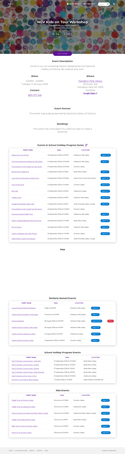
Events (10, 4)
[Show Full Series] (86, 145)
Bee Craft (15, 191)
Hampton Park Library (90, 81)
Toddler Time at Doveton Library (22, 400)
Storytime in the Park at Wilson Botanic (25, 380)
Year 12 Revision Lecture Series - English (25, 365)
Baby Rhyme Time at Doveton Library (25, 426)
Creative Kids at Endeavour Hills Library (25, 314)
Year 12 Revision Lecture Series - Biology (25, 368)
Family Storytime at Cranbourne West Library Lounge (30, 413)
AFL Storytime (17, 227)
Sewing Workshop (18, 321)
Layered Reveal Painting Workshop (24, 308)
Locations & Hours (21, 450)
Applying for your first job (20, 155)
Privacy (32, 450)
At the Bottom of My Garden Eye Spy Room (27, 167)
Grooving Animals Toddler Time (22, 214)
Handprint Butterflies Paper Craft (23, 204)
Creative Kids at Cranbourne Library (23, 334)
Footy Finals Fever (18, 185)
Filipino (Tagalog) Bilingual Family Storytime (26, 221)
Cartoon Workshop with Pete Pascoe (24, 233)
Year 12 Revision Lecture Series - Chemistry (26, 361)
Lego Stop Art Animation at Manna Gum (25, 178)
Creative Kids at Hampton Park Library (25, 327)
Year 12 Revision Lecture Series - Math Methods (28, 372)
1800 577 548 (35, 95)
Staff (46, 450)
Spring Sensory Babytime (20, 172)
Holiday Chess (16, 197)
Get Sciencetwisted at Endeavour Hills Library (27, 161)
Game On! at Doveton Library (22, 433)
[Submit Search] (108, 4)
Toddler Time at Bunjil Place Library (23, 420)
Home (11, 450)
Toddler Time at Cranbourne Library (23, 407)
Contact (40, 450)
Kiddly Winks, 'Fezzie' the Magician (23, 239)
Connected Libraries (109, 450)
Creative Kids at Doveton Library (23, 340)
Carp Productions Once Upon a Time (24, 376)
